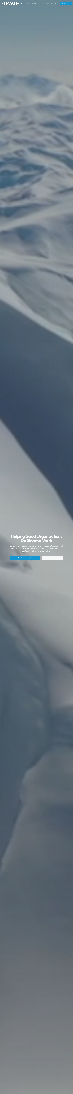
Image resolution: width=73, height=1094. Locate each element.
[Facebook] (51, 3)
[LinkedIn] (55, 3)
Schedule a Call (65, 3)
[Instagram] (48, 3)
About (34, 3)
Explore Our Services (52, 558)
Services (26, 3)
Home (20, 3)
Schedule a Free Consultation (24, 558)
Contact (41, 3)
